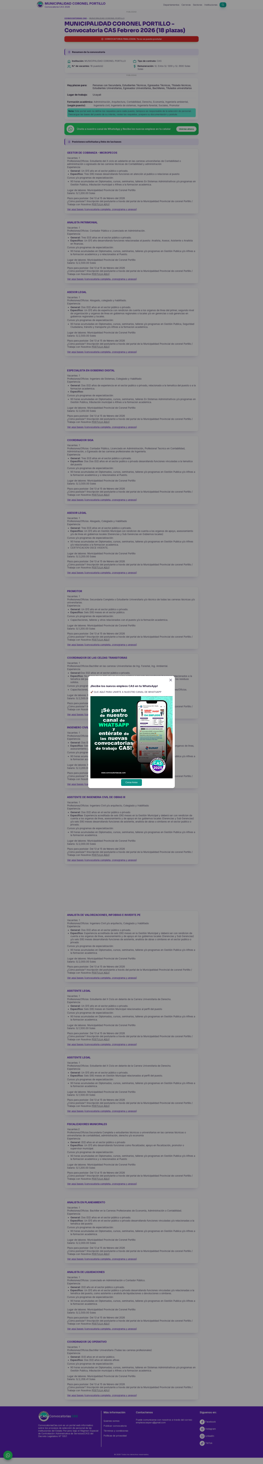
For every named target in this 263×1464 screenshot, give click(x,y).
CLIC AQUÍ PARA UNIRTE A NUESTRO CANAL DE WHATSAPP (127, 692)
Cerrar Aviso (131, 782)
